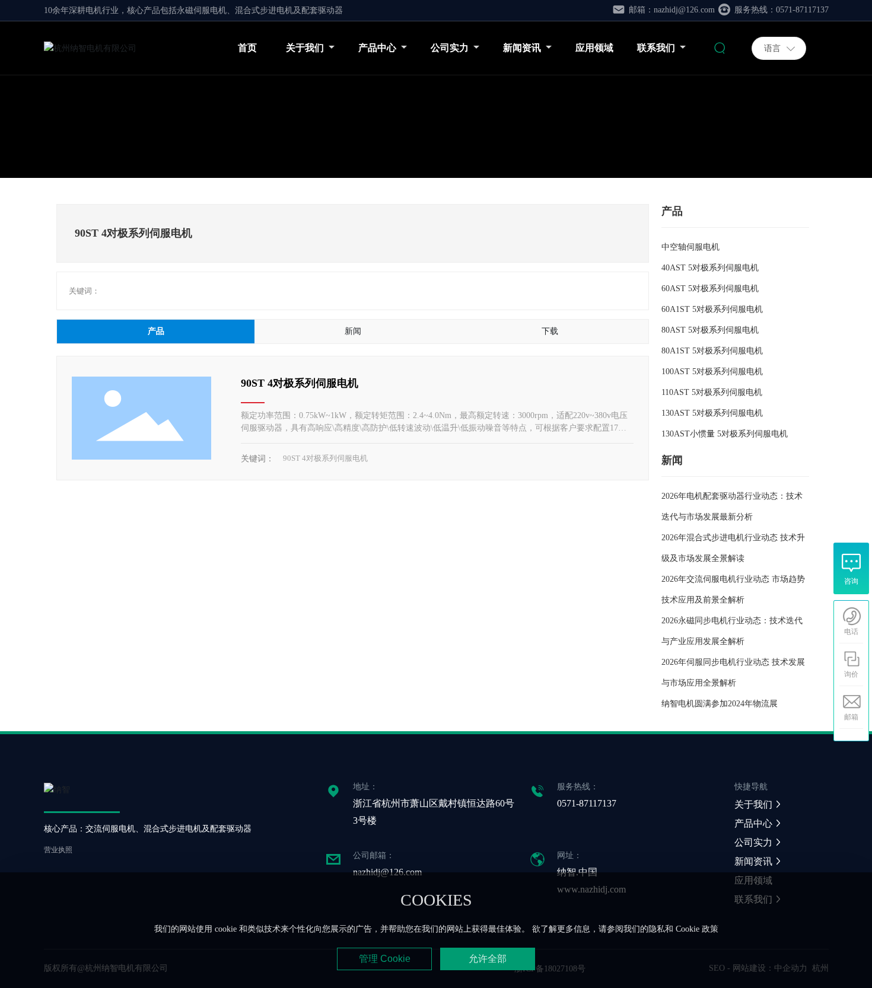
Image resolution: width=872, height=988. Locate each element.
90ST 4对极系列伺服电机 (299, 383)
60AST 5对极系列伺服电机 (710, 288)
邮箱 (851, 717)
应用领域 (594, 48)
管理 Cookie (384, 959)
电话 (851, 631)
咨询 (851, 581)
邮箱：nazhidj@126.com (670, 9)
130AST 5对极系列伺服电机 (712, 413)
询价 (851, 674)
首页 (247, 48)
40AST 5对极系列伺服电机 (710, 267)
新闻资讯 (523, 48)
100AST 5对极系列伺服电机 (712, 371)
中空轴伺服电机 (690, 247)
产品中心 (378, 48)
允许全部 (488, 959)
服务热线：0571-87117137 (780, 9)
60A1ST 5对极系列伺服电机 (712, 309)
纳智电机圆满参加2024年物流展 (719, 703)
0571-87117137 (586, 803)
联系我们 (657, 48)
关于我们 (306, 48)
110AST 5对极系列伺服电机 (711, 392)
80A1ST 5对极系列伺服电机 (712, 350)
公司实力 (450, 48)
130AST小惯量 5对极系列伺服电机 (724, 433)
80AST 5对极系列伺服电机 (710, 330)
